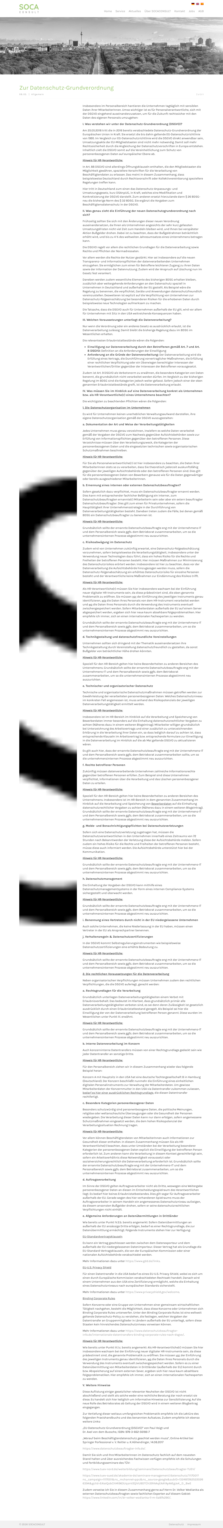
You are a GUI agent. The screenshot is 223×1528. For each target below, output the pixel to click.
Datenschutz (176, 1524)
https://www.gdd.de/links (143, 1261)
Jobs (192, 11)
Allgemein (37, 94)
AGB (201, 11)
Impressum (194, 1524)
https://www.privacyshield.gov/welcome (152, 1292)
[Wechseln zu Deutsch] (192, 3)
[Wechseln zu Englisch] (196, 3)
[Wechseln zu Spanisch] (201, 3)
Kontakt (179, 11)
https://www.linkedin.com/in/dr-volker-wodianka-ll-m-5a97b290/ (126, 1497)
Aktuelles (135, 11)
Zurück (200, 94)
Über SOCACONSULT (157, 11)
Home (108, 11)
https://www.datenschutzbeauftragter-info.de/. (114, 1448)
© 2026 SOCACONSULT (32, 1524)
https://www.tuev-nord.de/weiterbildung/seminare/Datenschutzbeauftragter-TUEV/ (139, 1469)
